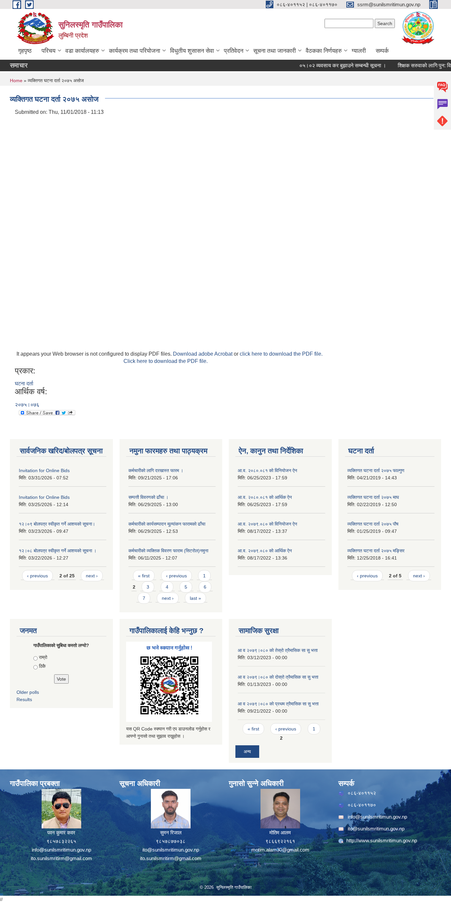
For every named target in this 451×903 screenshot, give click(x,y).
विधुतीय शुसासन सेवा (192, 51)
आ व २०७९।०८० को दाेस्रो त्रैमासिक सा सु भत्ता (278, 677)
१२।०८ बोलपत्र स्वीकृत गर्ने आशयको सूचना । (57, 550)
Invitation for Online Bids (44, 470)
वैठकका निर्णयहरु (324, 51)
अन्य (247, 751)
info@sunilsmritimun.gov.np (61, 850)
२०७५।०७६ (27, 404)
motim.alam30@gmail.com (280, 850)
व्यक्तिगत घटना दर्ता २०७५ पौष (373, 524)
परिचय (48, 51)
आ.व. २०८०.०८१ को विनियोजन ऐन (267, 470)
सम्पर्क (382, 51)
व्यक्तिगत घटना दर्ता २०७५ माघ (373, 497)
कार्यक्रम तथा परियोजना (134, 51)
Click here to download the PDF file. (165, 361)
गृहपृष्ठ (25, 51)
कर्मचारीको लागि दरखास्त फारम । (155, 470)
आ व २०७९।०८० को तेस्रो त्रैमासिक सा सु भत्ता (278, 650)
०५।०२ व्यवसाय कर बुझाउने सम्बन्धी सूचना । (332, 65)
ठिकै (42, 666)
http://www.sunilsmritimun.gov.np (381, 840)
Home (16, 80)
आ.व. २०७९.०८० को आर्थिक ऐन (265, 550)
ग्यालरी (359, 51)
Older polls (28, 692)
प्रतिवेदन (233, 51)
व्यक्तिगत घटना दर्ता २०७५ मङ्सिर (375, 550)
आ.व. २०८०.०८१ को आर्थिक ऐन (265, 497)
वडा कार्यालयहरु (82, 51)
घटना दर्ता (24, 383)
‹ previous (37, 575)
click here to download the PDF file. (281, 354)
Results (24, 699)
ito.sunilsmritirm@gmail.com (61, 858)
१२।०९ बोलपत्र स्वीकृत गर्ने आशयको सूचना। (57, 524)
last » (195, 598)
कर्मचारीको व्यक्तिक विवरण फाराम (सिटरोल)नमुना (168, 550)
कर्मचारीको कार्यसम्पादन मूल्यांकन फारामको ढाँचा (166, 524)
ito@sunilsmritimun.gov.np (170, 850)
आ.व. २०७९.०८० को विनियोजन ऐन (267, 524)
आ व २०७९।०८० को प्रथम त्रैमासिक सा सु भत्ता (278, 703)
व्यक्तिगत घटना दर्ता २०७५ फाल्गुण (375, 470)
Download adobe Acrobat (203, 354)
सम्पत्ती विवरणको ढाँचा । (148, 497)
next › (92, 575)
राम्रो (43, 657)
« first (144, 575)
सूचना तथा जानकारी (274, 51)
